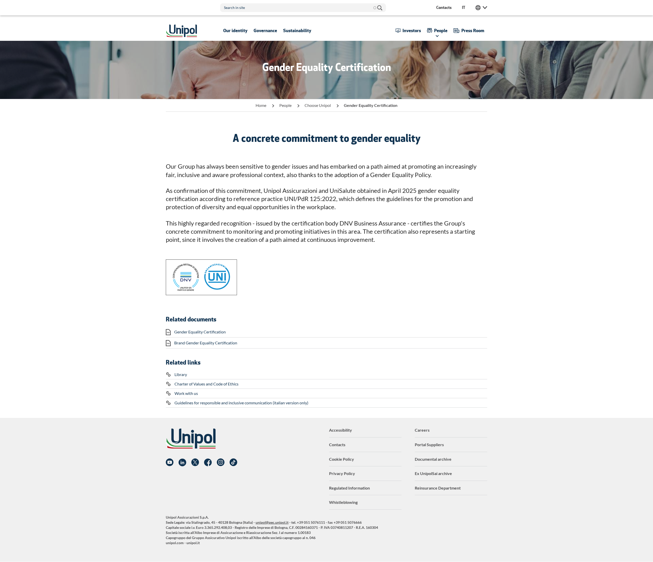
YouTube (169, 462)
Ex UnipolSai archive (433, 473)
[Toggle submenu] (235, 30)
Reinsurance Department (438, 487)
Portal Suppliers (429, 444)
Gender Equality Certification (200, 331)
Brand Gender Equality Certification (205, 342)
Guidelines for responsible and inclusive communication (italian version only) (241, 402)
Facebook (208, 462)
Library (180, 374)
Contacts (337, 444)
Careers (422, 430)
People (285, 105)
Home (261, 105)
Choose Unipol (318, 105)
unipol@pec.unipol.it (272, 522)
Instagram (220, 462)
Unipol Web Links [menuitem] (481, 7)
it (463, 7)
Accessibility (340, 430)
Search (379, 7)
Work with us (186, 393)
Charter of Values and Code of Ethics (206, 383)
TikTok (233, 462)
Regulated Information (349, 487)
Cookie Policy (341, 459)
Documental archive (433, 459)
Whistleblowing (343, 502)
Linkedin (182, 462)
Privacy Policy (342, 473)
